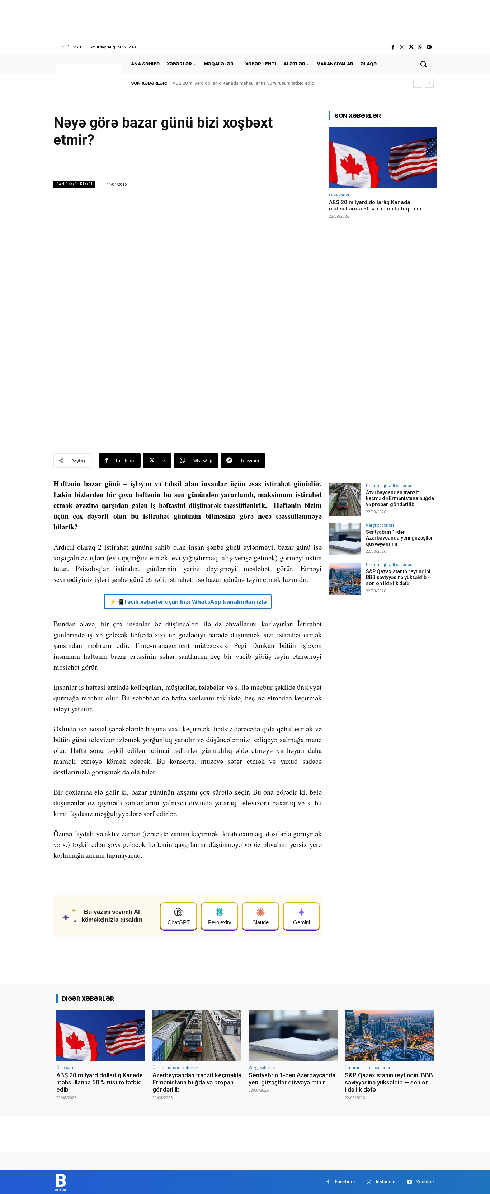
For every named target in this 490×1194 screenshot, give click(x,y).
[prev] (417, 83)
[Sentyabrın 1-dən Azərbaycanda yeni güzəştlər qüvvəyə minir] (345, 539)
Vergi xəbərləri (380, 525)
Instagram (386, 1181)
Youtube (425, 1181)
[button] (423, 64)
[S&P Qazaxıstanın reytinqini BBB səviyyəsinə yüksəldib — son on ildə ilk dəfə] (345, 579)
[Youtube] (429, 47)
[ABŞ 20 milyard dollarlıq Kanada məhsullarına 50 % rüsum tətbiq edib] (383, 157)
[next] (429, 83)
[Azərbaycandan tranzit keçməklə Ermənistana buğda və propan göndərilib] (345, 499)
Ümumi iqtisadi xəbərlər (389, 485)
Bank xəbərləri (74, 183)
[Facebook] (392, 47)
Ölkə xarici (339, 195)
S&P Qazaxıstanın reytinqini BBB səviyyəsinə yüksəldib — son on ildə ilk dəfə (399, 578)
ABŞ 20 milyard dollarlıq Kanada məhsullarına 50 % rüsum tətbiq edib (243, 83)
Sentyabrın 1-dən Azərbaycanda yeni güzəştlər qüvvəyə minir (399, 538)
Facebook (345, 1181)
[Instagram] (401, 47)
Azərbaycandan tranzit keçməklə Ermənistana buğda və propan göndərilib (400, 499)
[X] (410, 47)
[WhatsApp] (420, 47)
